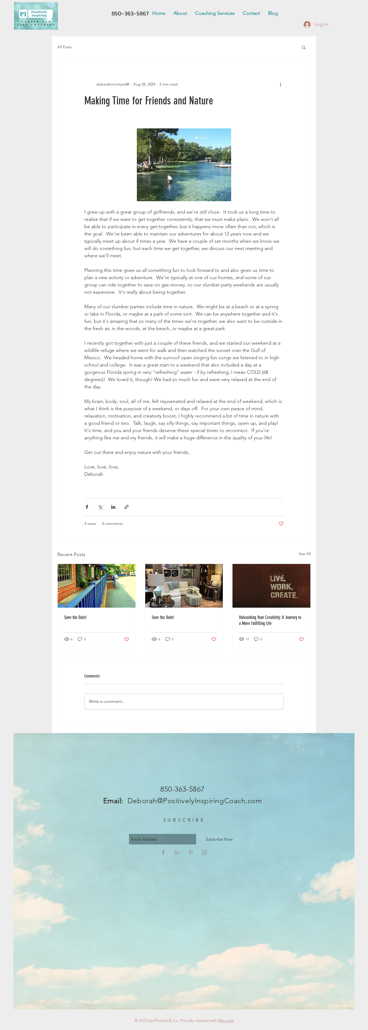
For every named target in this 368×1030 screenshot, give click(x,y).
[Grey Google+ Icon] (177, 852)
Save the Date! (75, 617)
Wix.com (226, 1020)
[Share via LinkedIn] (113, 506)
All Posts (64, 47)
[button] (303, 47)
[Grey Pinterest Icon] (191, 852)
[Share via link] (126, 506)
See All (305, 553)
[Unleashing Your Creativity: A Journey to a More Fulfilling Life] (271, 586)
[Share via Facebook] (86, 506)
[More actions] (280, 84)
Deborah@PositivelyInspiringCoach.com (194, 800)
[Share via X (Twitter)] (100, 506)
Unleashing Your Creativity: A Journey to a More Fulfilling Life (270, 620)
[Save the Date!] (97, 586)
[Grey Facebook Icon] (163, 852)
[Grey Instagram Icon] (204, 852)
